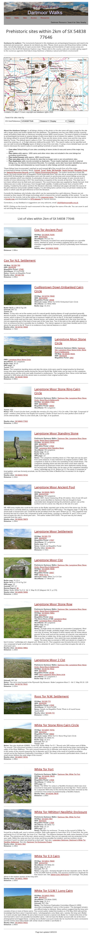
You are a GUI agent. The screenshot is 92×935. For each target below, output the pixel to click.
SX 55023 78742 (48, 442)
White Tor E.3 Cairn (47, 856)
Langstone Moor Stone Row (53, 604)
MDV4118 (42, 571)
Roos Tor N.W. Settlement (51, 696)
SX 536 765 (15, 265)
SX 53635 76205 (48, 235)
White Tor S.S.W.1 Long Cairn (53, 891)
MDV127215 (43, 494)
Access (34, 18)
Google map (10, 199)
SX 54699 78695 (48, 569)
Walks (16, 18)
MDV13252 (43, 298)
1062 (71, 358)
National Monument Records (17, 172)
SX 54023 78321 (48, 895)
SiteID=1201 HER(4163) (60, 874)
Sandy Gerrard (67, 170)
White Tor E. (44, 575)
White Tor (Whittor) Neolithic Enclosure (60, 812)
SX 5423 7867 (47, 819)
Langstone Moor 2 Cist (49, 660)
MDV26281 (43, 237)
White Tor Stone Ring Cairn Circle (56, 725)
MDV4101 (42, 778)
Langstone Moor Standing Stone (56, 433)
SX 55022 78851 (48, 613)
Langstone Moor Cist (48, 560)
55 (18, 588)
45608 (51, 300)
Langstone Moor (60, 619)
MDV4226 (63, 356)
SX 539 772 (46, 701)
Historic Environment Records (46, 172)
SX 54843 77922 (48, 402)
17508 (21, 269)
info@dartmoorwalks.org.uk (67, 203)
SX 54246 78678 (48, 776)
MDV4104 (42, 703)
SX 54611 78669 (48, 861)
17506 (51, 780)
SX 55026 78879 (48, 492)
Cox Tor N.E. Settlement (20, 260)
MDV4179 (42, 897)
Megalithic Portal (80, 170)
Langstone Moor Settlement (53, 531)
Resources (45, 18)
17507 (51, 540)
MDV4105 (12, 267)
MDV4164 (42, 732)
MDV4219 (42, 538)
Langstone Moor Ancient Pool (54, 487)
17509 (51, 705)
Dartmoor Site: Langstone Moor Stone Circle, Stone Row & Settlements (70, 350)
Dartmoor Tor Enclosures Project (39, 842)
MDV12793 (43, 863)
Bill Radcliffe (56, 170)
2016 (51, 617)
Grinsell (37, 170)
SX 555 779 (46, 536)
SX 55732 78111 (48, 669)
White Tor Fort (44, 769)
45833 (51, 406)
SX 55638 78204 (68, 354)
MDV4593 (42, 671)
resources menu (47, 197)
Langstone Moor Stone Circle (20, 360)
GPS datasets (35, 199)
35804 (51, 734)
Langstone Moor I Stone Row (50, 621)
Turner (43, 170)
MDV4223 (42, 615)
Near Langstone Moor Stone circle (52, 674)
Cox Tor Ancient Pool (48, 230)
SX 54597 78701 (48, 730)
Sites (25, 18)
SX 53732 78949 (48, 296)
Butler (49, 170)
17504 (51, 446)
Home (8, 18)
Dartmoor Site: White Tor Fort (69, 774)
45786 (51, 673)
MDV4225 (42, 444)
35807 (51, 573)
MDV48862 (43, 404)
